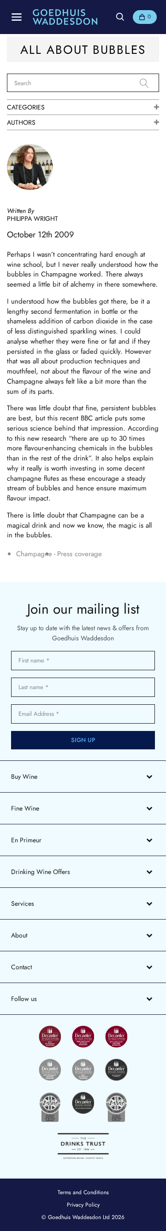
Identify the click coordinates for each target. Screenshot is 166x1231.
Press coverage (79, 554)
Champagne (34, 554)
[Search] (149, 83)
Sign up (83, 740)
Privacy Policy (83, 1205)
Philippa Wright (32, 218)
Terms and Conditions (83, 1192)
